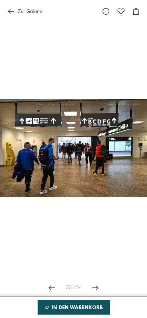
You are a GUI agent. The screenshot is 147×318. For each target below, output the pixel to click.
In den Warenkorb (76, 307)
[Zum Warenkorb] (136, 11)
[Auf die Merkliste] (121, 11)
